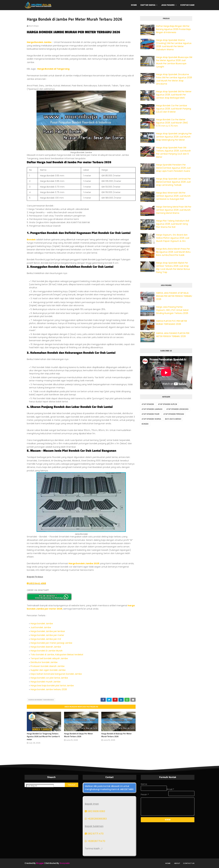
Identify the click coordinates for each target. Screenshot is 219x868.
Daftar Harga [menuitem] (147, 5)
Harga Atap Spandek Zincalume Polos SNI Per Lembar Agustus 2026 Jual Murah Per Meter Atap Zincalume (174, 79)
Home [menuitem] (134, 5)
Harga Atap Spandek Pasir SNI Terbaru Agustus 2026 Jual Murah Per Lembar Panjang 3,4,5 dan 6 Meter (173, 152)
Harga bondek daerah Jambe (46, 646)
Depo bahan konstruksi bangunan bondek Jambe (56, 673)
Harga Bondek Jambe (39, 42)
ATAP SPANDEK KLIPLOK (167, 404)
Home (167, 863)
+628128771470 (96, 841)
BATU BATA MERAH (173, 419)
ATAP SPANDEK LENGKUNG (177, 409)
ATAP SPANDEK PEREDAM (173, 414)
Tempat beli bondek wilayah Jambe (49, 658)
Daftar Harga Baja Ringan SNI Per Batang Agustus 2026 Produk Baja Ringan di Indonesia (173, 29)
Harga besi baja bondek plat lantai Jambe (52, 685)
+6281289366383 (97, 818)
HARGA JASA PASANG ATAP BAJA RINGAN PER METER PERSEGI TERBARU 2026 (174, 296)
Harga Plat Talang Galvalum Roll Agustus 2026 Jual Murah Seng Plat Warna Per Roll (172, 224)
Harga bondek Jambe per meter (47, 635)
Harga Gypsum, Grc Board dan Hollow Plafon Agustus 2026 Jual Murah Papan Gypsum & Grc (172, 238)
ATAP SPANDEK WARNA (151, 419)
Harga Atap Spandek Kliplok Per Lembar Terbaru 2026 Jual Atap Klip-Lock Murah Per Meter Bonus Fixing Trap (173, 267)
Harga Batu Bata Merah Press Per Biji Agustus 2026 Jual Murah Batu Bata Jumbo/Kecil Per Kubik (173, 252)
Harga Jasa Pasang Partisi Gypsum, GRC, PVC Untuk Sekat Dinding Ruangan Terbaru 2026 (172, 310)
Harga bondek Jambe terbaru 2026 (49, 689)
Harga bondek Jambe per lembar (48, 631)
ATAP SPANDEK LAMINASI (152, 409)
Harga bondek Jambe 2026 (84, 563)
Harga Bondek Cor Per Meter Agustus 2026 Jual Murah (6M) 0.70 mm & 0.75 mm (172, 122)
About (177, 863)
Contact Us (188, 863)
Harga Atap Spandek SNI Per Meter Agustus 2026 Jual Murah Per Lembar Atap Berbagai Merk (173, 94)
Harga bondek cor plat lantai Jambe (49, 677)
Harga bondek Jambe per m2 (46, 639)
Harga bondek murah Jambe (45, 681)
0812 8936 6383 (96, 811)
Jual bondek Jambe (41, 627)
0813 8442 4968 (37, 583)
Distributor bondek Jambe (44, 662)
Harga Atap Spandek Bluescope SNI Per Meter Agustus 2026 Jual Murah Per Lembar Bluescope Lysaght (174, 62)
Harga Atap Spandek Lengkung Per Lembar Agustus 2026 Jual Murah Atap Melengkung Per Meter (174, 136)
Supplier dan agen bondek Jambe (48, 670)
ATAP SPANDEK (148, 404)
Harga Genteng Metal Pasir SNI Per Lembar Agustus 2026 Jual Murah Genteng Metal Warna (173, 210)
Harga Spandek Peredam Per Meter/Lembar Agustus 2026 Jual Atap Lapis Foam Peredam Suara (173, 167)
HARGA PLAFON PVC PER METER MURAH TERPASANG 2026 (171, 322)
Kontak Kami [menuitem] (187, 5)
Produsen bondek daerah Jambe (48, 666)
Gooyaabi (65, 863)
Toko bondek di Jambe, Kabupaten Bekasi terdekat (57, 654)
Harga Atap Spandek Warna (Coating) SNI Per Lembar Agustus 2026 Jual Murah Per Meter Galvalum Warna (173, 45)
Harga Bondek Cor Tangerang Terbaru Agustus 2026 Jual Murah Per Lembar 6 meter (43, 736)
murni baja (34, 25)
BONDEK (145, 424)
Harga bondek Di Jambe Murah (47, 650)
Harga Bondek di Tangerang (53, 68)
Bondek (31, 239)
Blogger (40, 863)
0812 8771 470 (95, 833)
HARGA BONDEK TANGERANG (41, 700)
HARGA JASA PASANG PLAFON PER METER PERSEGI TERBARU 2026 (172, 335)
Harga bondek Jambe (42, 623)
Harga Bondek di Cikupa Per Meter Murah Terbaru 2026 (78, 735)
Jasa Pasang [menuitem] (168, 5)
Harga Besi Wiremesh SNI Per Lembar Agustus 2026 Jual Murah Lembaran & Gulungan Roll (173, 195)
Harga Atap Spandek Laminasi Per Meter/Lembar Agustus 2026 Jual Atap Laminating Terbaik (173, 181)
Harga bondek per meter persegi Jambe (51, 642)
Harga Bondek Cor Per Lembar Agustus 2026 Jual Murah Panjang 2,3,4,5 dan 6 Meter (173, 108)
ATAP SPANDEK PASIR (150, 414)
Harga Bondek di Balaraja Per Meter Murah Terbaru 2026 (116, 735)
